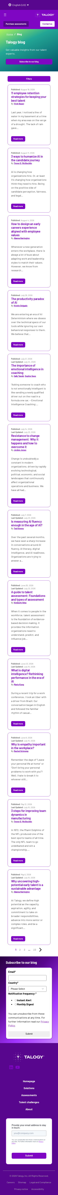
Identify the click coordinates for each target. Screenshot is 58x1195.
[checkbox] (28, 1002)
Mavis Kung (19, 684)
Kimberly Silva (20, 603)
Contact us (47, 24)
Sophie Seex (30, 376)
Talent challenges (29, 1102)
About (28, 1109)
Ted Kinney (19, 528)
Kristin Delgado (20, 305)
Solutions (29, 1088)
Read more (18, 139)
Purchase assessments (16, 24)
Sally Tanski (19, 376)
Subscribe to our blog (28, 61)
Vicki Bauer (19, 104)
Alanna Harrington (22, 238)
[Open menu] (5, 15)
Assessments (29, 1095)
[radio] (31, 1000)
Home (9, 34)
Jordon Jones (20, 450)
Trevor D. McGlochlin (23, 163)
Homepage (29, 1081)
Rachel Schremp (21, 751)
